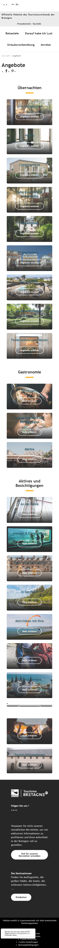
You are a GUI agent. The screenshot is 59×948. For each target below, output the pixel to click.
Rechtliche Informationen (28, 933)
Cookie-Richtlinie (28, 939)
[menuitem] (12, 33)
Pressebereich (24, 24)
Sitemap (28, 930)
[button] (17, 4)
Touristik (37, 24)
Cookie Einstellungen (28, 942)
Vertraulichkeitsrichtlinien (28, 936)
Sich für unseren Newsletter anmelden (29, 854)
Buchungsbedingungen (28, 945)
